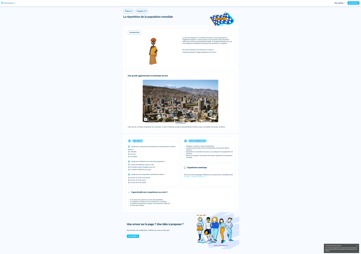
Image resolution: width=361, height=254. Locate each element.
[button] (180, 49)
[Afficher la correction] (170, 141)
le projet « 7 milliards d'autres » (194, 176)
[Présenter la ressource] (231, 32)
